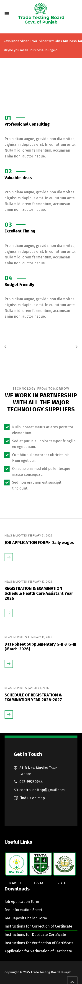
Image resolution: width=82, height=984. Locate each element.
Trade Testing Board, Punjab (51, 972)
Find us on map (32, 798)
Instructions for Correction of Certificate (38, 926)
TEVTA (38, 883)
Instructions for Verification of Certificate (39, 943)
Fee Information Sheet (23, 910)
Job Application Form (22, 902)
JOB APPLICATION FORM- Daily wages (39, 542)
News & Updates (16, 535)
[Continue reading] (9, 553)
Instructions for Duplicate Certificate (35, 934)
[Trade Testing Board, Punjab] (41, 13)
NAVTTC (15, 883)
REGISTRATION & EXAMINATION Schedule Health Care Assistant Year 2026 (39, 593)
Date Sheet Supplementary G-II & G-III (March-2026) (40, 647)
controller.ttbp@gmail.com (42, 790)
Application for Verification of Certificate (38, 951)
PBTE (61, 883)
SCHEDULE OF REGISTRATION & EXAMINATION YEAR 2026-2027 (33, 698)
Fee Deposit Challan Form (26, 918)
